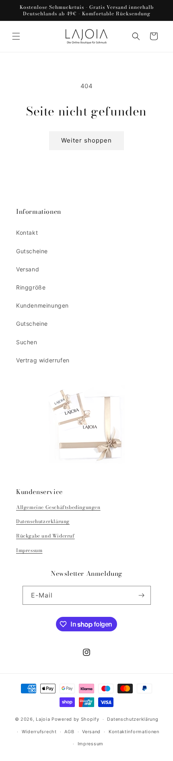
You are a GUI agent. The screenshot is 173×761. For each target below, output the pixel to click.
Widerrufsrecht (39, 731)
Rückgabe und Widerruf (45, 536)
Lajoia (43, 719)
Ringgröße (30, 287)
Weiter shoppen (86, 140)
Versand (27, 269)
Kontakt (27, 232)
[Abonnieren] (141, 595)
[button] (16, 36)
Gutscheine (32, 251)
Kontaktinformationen (134, 731)
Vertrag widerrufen (43, 360)
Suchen (26, 342)
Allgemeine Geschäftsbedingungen (58, 507)
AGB (69, 731)
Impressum (29, 550)
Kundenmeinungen (42, 305)
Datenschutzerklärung (43, 521)
